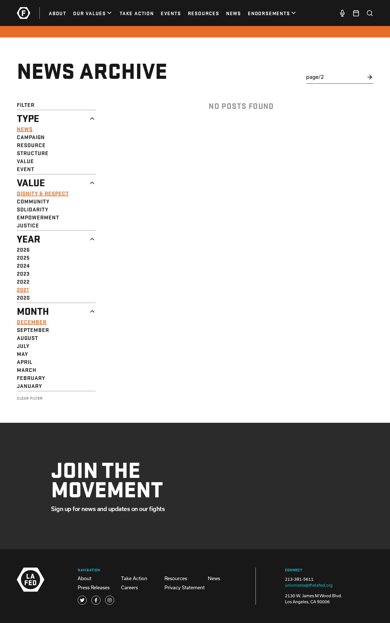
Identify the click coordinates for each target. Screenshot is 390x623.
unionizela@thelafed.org (309, 585)
